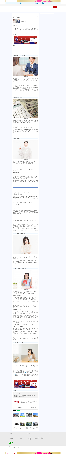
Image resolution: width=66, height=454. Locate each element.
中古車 (19, 25)
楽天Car (10, 10)
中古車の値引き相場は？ (16, 47)
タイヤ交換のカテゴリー (11, 437)
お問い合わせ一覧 (14, 447)
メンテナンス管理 (29, 437)
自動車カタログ (36, 438)
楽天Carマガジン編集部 (24, 400)
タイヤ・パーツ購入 (36, 437)
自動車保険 (42, 438)
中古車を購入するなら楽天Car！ (17, 51)
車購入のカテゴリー (20, 437)
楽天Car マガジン (29, 438)
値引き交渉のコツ (16, 48)
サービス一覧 (10, 447)
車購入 (14, 25)
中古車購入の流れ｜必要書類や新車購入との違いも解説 (32, 407)
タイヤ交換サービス (43, 437)
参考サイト (15, 52)
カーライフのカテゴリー (20, 438)
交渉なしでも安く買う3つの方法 (17, 50)
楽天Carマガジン (14, 10)
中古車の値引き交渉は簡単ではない (18, 49)
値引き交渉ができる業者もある (17, 46)
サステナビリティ (19, 447)
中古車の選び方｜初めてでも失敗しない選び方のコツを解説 (20, 407)
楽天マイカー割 (29, 439)
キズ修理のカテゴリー (11, 438)
